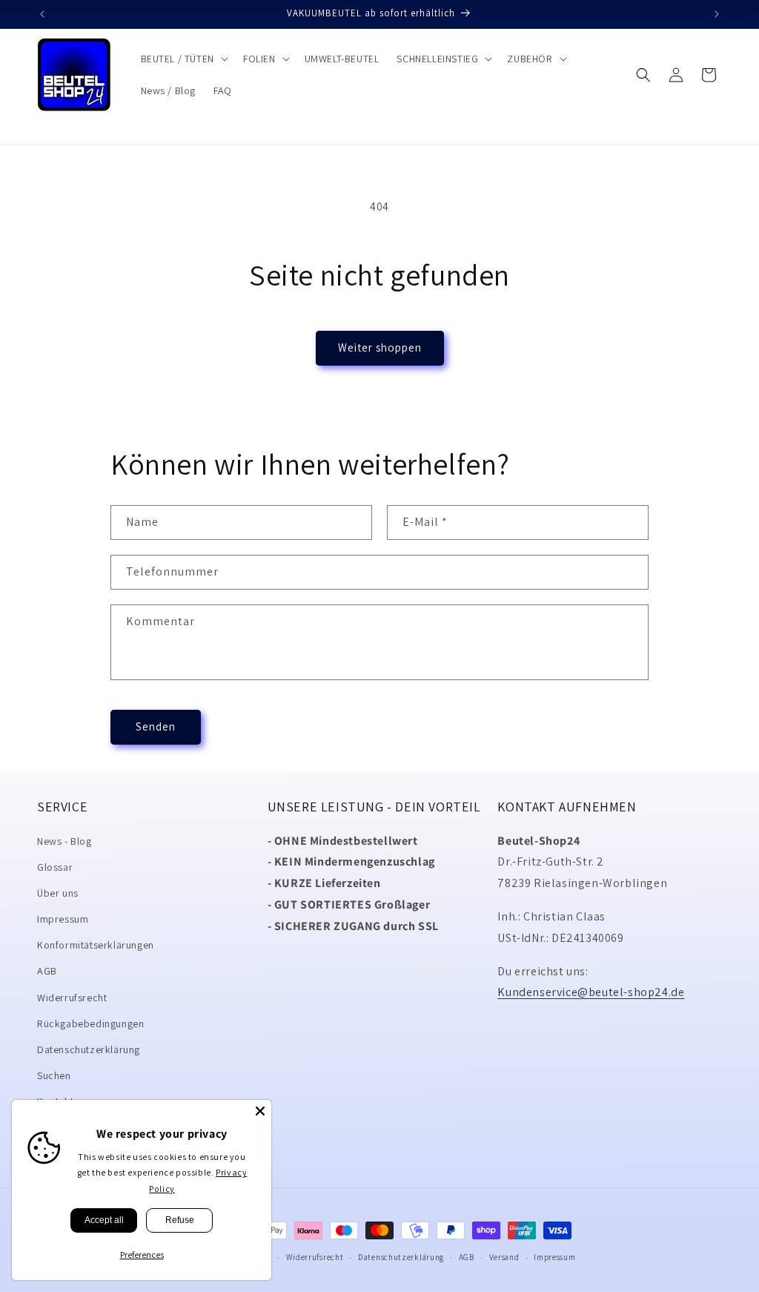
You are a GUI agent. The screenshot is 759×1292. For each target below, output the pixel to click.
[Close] (260, 1111)
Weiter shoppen (380, 347)
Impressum (62, 919)
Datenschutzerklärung (88, 1049)
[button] (183, 58)
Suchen (54, 1075)
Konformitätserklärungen (95, 945)
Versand (504, 1257)
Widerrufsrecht (72, 997)
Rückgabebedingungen (90, 1023)
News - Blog (64, 841)
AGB (47, 971)
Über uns (58, 893)
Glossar (55, 867)
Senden (156, 726)
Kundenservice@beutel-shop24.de (590, 992)
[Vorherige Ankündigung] (42, 14)
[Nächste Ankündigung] (716, 14)
